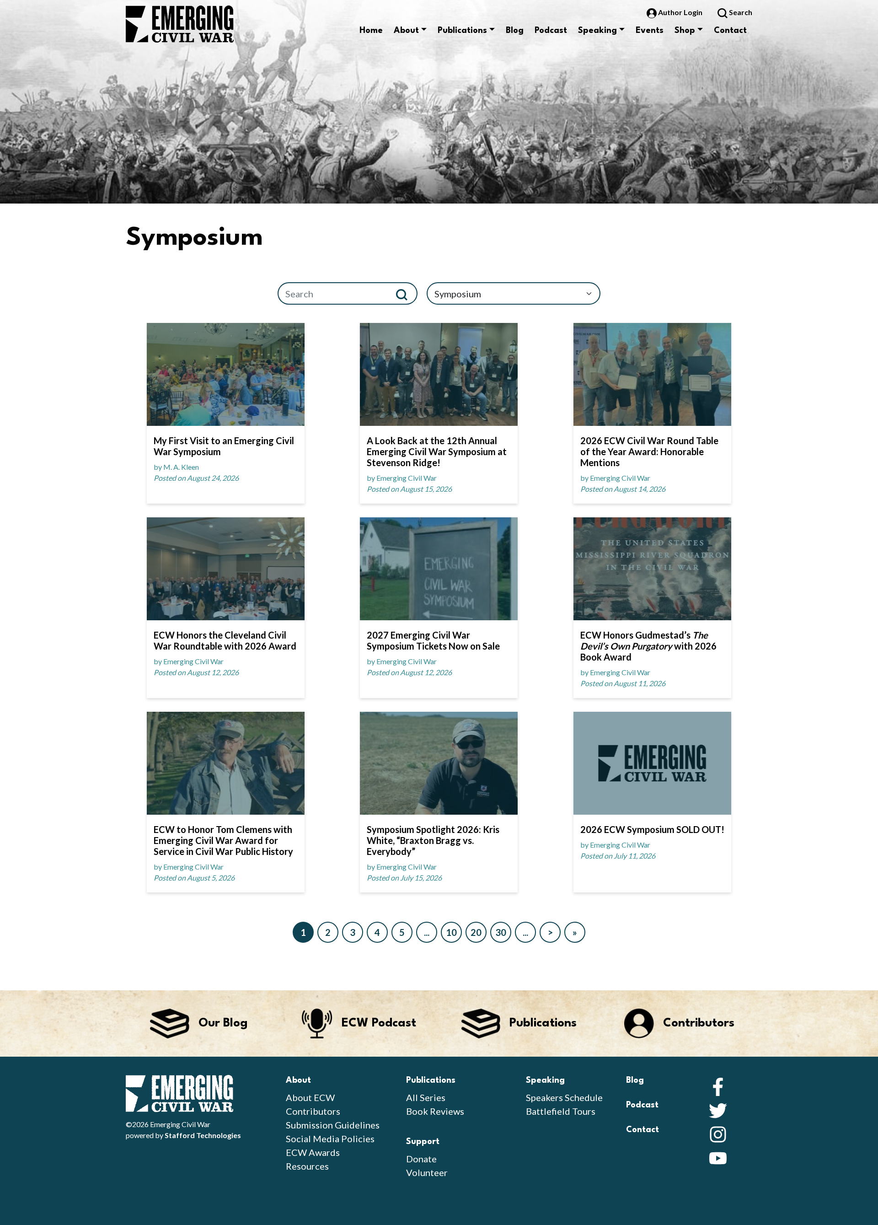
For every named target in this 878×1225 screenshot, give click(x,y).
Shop (685, 31)
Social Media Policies (330, 1138)
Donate (421, 1158)
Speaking (597, 31)
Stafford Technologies (203, 1135)
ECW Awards (313, 1152)
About (406, 31)
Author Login (680, 12)
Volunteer (427, 1172)
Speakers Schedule (564, 1097)
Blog (515, 31)
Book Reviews (435, 1111)
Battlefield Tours (560, 1111)
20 (476, 932)
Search (740, 12)
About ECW (310, 1097)
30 (500, 932)
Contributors (313, 1111)
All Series (425, 1097)
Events (650, 31)
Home (371, 31)
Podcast (551, 31)
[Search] (405, 293)
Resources (307, 1166)
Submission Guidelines (333, 1124)
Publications (462, 31)
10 (451, 932)
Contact (730, 31)
